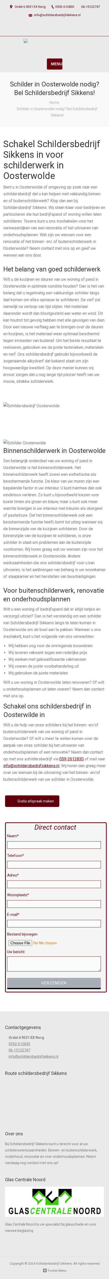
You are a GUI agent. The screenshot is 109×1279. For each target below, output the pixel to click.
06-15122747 (90, 7)
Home (54, 103)
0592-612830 (64, 7)
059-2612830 (71, 759)
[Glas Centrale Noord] (54, 1218)
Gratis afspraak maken (35, 801)
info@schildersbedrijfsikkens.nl (57, 15)
